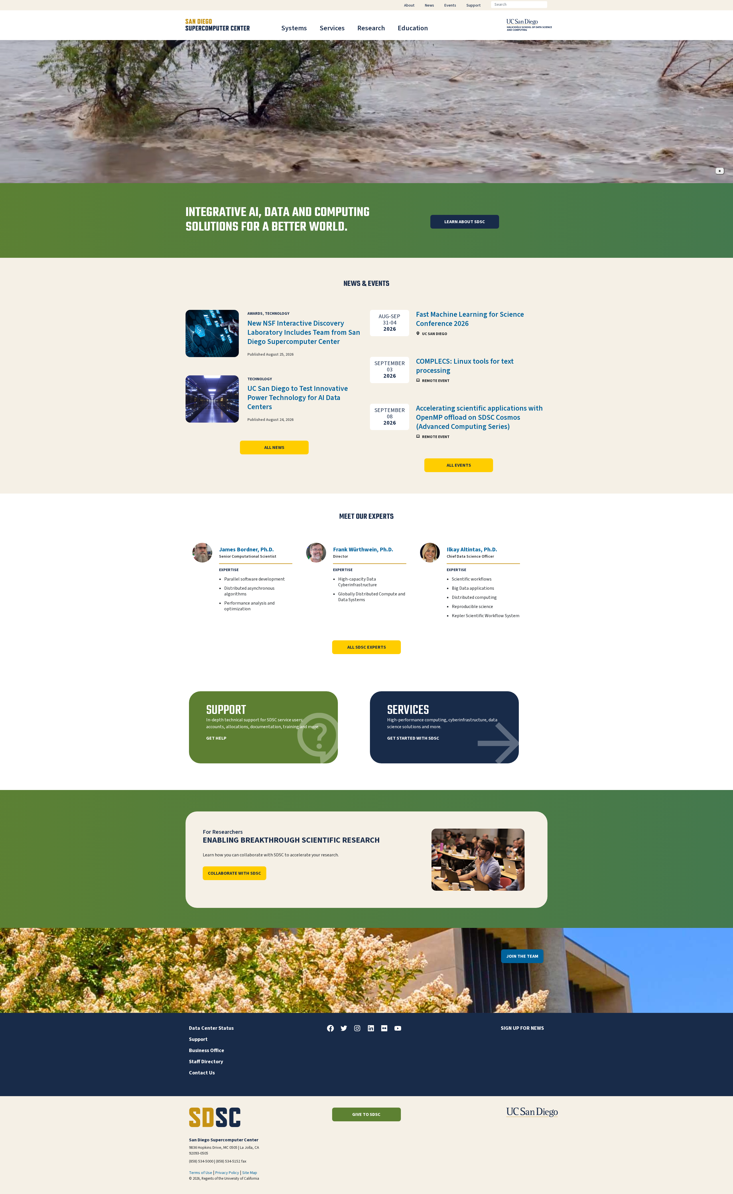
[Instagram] (359, 1030)
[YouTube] (400, 1030)
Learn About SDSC (464, 222)
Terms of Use (200, 1173)
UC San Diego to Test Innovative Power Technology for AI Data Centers (297, 397)
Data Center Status (211, 1028)
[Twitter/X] (346, 1030)
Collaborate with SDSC (234, 873)
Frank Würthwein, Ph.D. (363, 550)
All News (274, 447)
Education (413, 28)
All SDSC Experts (366, 647)
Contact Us (202, 1072)
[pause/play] (719, 171)
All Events (459, 465)
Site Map (249, 1173)
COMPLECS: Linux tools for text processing (465, 366)
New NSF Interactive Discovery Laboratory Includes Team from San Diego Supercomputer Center (303, 332)
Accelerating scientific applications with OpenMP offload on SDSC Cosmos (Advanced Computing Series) (479, 417)
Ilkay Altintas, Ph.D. (472, 550)
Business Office (206, 1050)
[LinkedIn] (373, 1030)
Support (198, 1039)
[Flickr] (386, 1030)
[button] (709, 1181)
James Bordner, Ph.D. (246, 550)
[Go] (551, 5)
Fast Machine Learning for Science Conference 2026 (470, 319)
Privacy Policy (227, 1173)
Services (332, 28)
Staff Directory (206, 1061)
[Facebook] (332, 1030)
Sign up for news (522, 1028)
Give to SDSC (366, 1114)
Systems (294, 28)
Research (371, 28)
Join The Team (522, 956)
